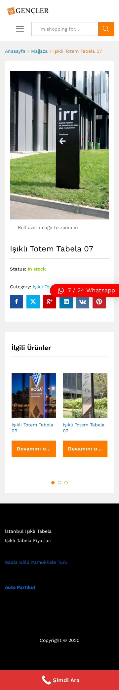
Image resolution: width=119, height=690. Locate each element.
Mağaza (39, 51)
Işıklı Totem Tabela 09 (32, 427)
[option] (34, 421)
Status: (18, 269)
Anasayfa (15, 51)
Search (106, 29)
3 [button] (66, 482)
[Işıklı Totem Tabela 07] (16, 301)
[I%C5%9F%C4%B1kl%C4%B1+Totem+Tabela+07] (33, 301)
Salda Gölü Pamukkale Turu (36, 562)
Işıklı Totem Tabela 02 (83, 427)
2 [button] (59, 482)
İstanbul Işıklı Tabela (28, 531)
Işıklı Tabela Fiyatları (28, 540)
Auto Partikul (20, 587)
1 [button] (53, 482)
